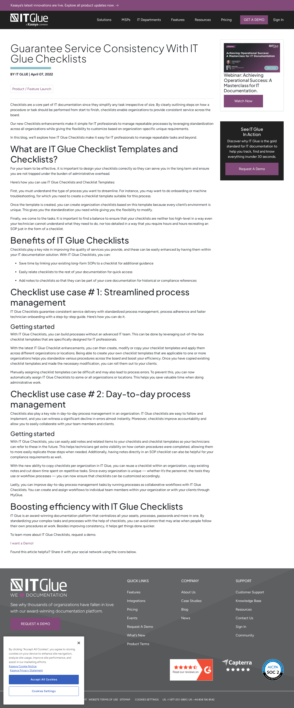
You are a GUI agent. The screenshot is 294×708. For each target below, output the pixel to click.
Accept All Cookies (44, 679)
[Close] (79, 643)
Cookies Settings (44, 691)
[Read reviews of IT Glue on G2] (194, 670)
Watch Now (243, 101)
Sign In (278, 20)
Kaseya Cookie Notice (23, 666)
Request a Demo (35, 624)
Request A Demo (252, 169)
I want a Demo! (22, 543)
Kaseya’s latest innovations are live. (63, 5)
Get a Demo (254, 20)
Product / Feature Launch (31, 89)
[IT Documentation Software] (29, 20)
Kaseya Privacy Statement (26, 670)
